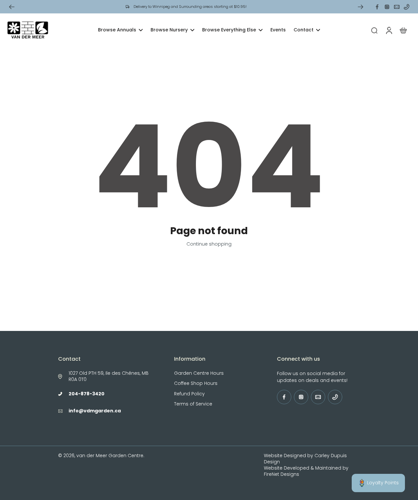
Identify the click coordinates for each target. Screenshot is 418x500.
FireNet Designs (281, 474)
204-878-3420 (86, 393)
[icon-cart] (403, 30)
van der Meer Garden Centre (109, 455)
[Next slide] (360, 6)
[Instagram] (387, 7)
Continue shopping (209, 244)
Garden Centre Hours (199, 373)
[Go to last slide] (11, 6)
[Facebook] (377, 7)
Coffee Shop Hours (195, 383)
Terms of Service (193, 404)
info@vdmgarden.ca (95, 410)
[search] (374, 30)
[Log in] (388, 30)
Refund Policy (189, 394)
